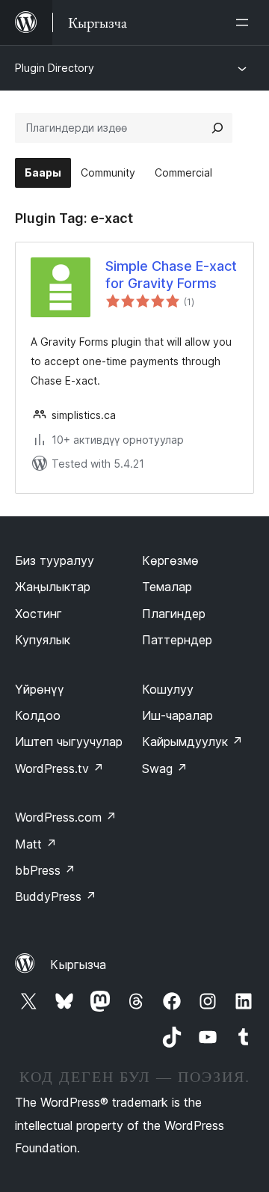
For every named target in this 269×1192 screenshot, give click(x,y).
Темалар (167, 586)
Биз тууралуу (54, 560)
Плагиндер (173, 613)
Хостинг (38, 613)
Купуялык (42, 639)
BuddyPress (55, 896)
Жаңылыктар (52, 586)
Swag (165, 768)
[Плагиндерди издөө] (217, 128)
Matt (36, 844)
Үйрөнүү (39, 689)
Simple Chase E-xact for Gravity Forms (171, 274)
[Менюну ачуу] (245, 22)
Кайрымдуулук (192, 741)
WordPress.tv (59, 768)
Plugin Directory (54, 67)
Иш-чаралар (177, 715)
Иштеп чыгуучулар (69, 741)
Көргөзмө (170, 560)
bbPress (45, 870)
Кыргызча (78, 964)
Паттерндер (177, 639)
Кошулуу (168, 689)
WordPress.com (66, 817)
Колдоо (38, 715)
